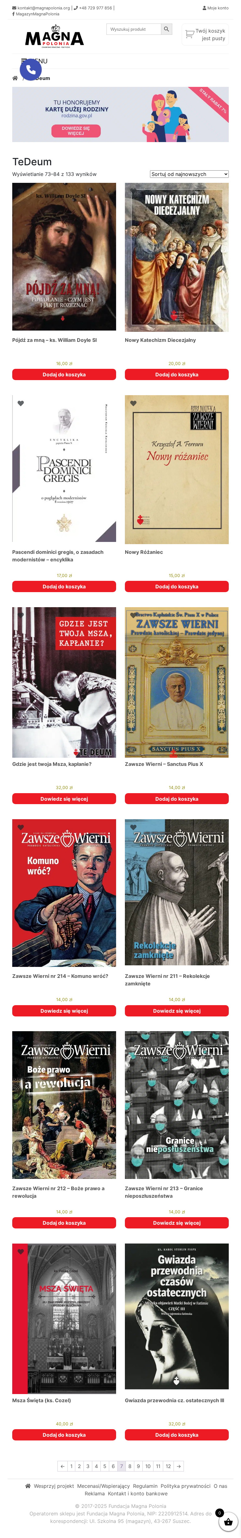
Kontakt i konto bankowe (138, 1493)
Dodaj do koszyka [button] (64, 374)
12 (168, 1466)
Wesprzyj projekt (54, 1486)
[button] (31, 70)
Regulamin (145, 1486)
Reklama (95, 1493)
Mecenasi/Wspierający (103, 1486)
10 (148, 1466)
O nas (220, 1486)
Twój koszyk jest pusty (210, 34)
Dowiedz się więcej (64, 799)
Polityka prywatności (186, 1486)
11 (158, 1466)
